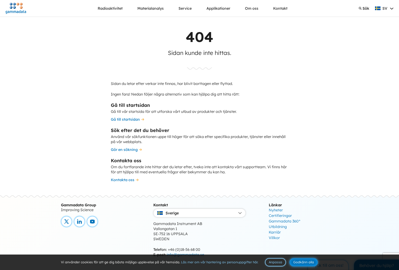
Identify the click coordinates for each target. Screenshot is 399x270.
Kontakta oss (122, 179)
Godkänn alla (303, 262)
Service (185, 8)
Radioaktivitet (110, 8)
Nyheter (276, 210)
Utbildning (278, 226)
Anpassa (275, 262)
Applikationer (218, 8)
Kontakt (280, 8)
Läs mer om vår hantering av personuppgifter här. (219, 262)
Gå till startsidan (125, 119)
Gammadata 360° (285, 221)
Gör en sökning (124, 149)
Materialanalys (150, 8)
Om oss (251, 8)
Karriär (275, 232)
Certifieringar (280, 215)
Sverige (172, 213)
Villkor (274, 237)
